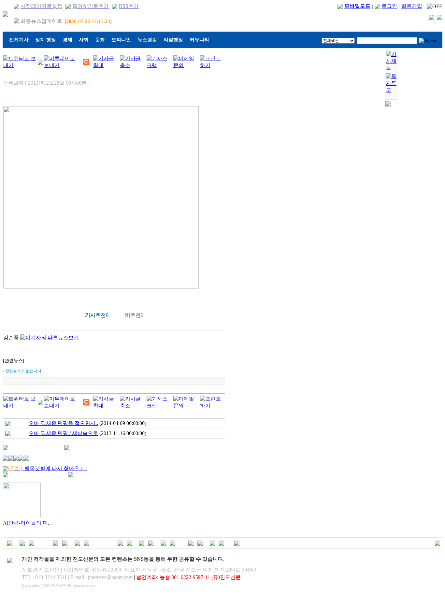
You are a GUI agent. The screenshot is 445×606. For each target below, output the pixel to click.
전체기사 (19, 39)
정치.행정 (45, 39)
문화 (100, 39)
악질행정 (173, 39)
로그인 (389, 6)
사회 (84, 39)
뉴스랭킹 (147, 39)
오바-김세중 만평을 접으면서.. (63, 423)
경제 (67, 39)
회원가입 (411, 6)
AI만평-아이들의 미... (27, 523)
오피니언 (121, 39)
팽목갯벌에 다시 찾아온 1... (47, 468)
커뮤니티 (199, 39)
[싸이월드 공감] (87, 62)
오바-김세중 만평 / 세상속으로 (63, 433)
